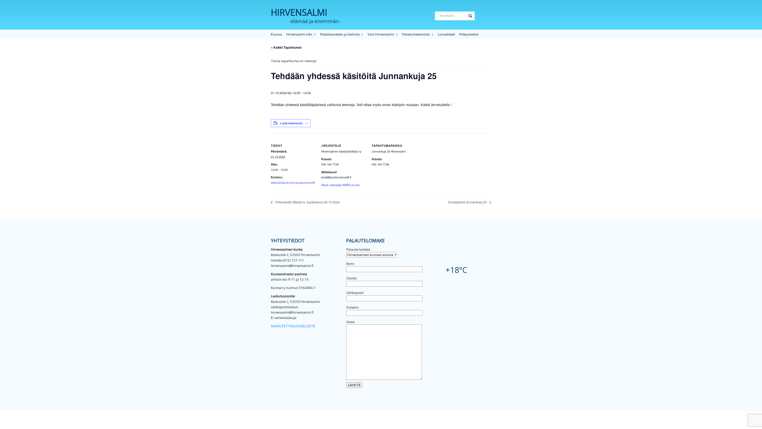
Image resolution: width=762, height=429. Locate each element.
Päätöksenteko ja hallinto (340, 34)
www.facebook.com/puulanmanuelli (293, 183)
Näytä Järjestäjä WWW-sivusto (340, 185)
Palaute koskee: (358, 249)
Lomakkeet (446, 34)
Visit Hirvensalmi (381, 34)
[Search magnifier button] (470, 16)
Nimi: (350, 263)
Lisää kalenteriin (291, 123)
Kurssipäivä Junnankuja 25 (467, 202)
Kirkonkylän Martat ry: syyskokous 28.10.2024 (307, 202)
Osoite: (351, 278)
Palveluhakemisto (416, 34)
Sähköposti (355, 292)
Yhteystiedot (468, 34)
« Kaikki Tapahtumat (286, 47)
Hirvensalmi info (299, 34)
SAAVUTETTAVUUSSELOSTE (293, 326)
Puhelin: (352, 307)
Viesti (350, 322)
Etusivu (276, 34)
